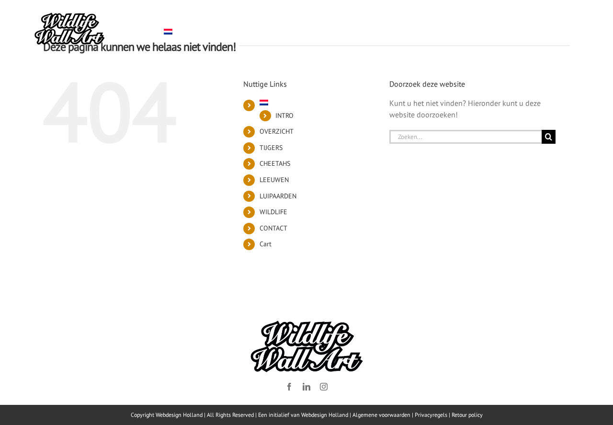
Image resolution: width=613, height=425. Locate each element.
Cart (266, 244)
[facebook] (289, 387)
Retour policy (467, 414)
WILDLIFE (273, 211)
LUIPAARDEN (278, 196)
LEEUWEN (274, 179)
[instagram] (324, 387)
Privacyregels (431, 414)
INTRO (284, 115)
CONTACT (273, 228)
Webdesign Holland (324, 414)
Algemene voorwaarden (381, 414)
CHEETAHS (275, 163)
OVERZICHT (277, 131)
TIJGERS (271, 147)
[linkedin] (306, 387)
